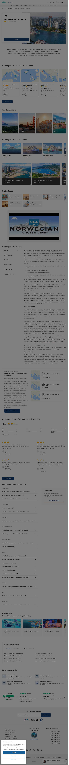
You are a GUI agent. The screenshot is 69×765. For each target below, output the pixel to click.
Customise (13, 759)
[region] (13, 752)
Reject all (14, 756)
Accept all (14, 752)
